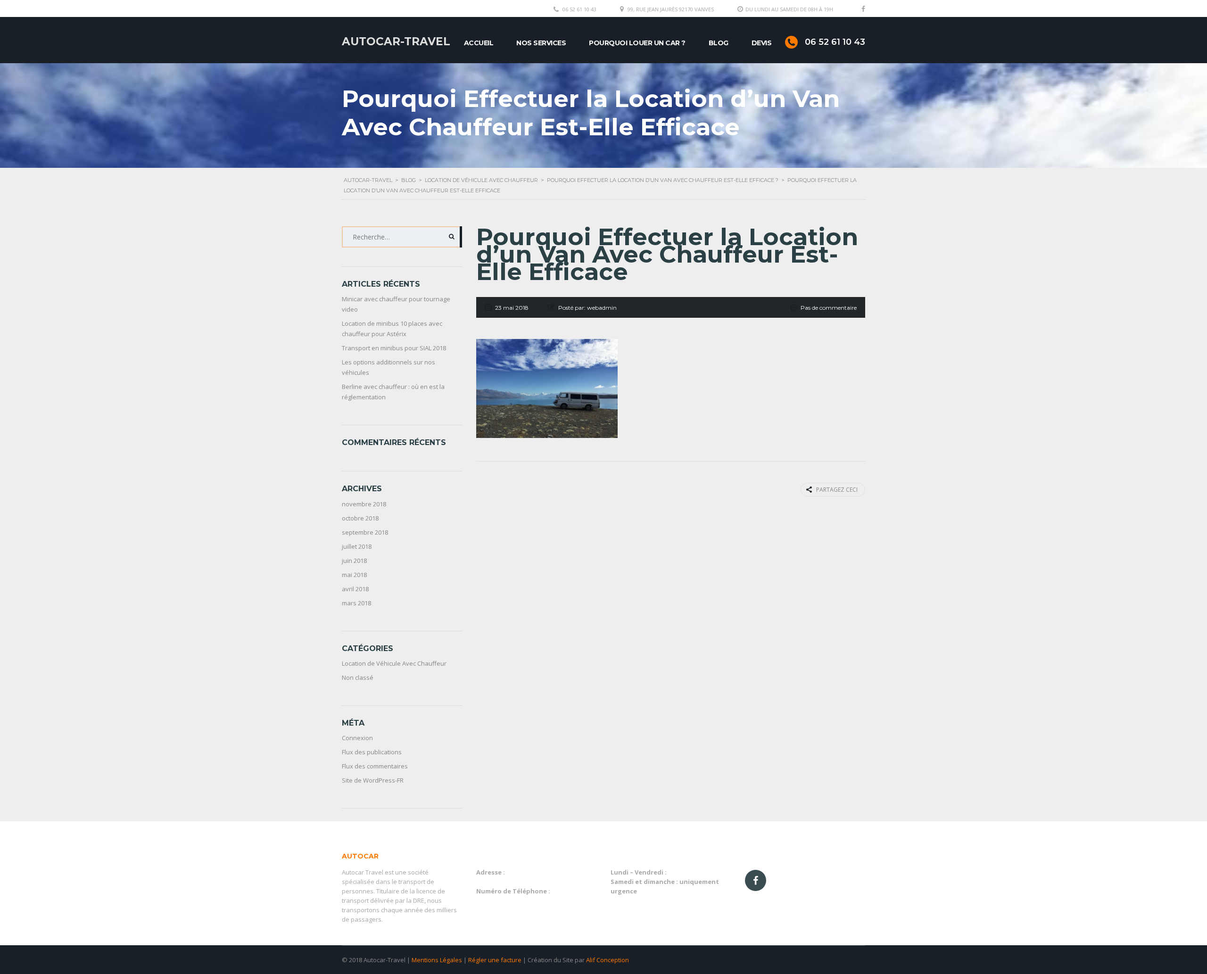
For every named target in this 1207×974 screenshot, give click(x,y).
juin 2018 (354, 560)
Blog (718, 43)
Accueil (479, 43)
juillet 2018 (357, 546)
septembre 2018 (365, 532)
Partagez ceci (837, 490)
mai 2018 (354, 574)
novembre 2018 (364, 504)
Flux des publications (372, 752)
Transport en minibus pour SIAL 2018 (394, 348)
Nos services (541, 43)
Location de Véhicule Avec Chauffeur (394, 663)
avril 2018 (355, 589)
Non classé (357, 677)
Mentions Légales (437, 960)
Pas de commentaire (829, 307)
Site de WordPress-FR (373, 780)
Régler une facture (494, 960)
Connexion (357, 738)
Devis (762, 43)
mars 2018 (356, 603)
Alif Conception (607, 960)
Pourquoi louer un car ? (637, 43)
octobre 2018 (360, 518)
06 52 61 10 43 (579, 9)
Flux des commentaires (375, 766)
